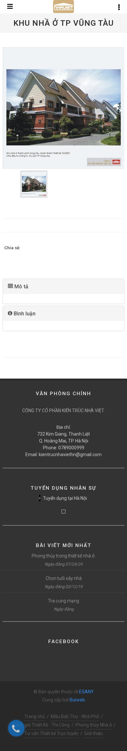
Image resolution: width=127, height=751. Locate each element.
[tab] (63, 286)
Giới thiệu (93, 733)
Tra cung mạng (63, 600)
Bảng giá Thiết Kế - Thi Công (41, 725)
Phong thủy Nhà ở (94, 725)
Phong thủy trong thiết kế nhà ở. (63, 555)
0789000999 (71, 447)
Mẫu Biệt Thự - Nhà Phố (75, 716)
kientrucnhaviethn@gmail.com (70, 454)
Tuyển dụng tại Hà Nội (65, 498)
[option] (63, 108)
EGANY (86, 691)
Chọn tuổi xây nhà (64, 578)
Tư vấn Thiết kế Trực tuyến (51, 733)
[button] (63, 286)
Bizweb (77, 699)
